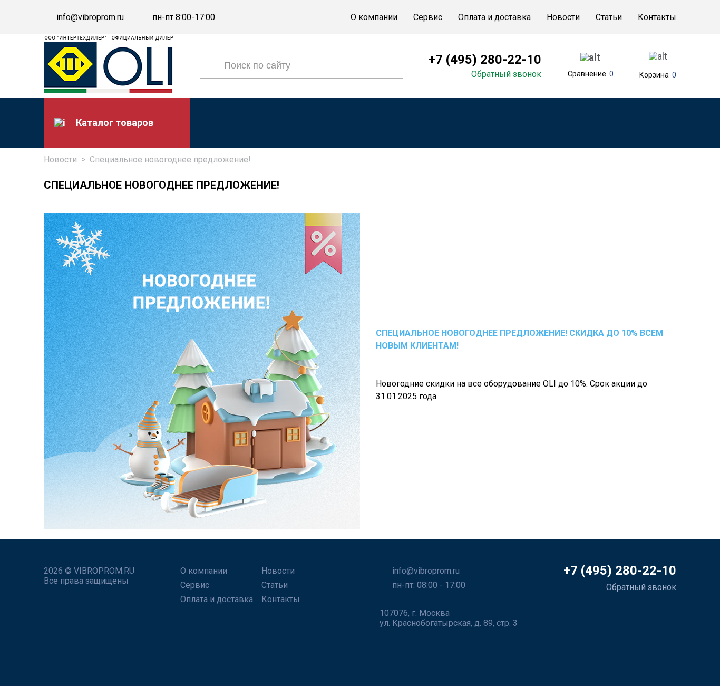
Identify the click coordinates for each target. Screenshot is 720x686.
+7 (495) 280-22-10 (485, 59)
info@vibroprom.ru (90, 17)
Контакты (657, 17)
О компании (374, 17)
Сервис (427, 17)
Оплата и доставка (494, 17)
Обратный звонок (506, 74)
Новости (563, 17)
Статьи (609, 17)
